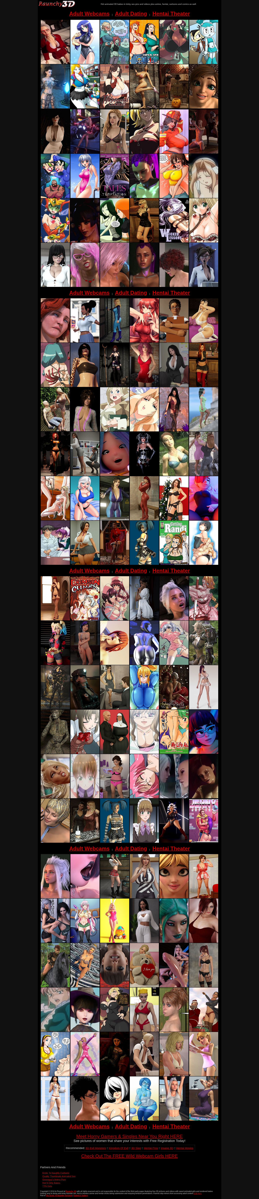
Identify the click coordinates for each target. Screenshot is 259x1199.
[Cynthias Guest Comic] (114, 1031)
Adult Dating (131, 14)
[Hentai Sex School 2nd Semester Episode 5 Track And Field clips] (203, 286)
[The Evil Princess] (55, 107)
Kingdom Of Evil (118, 1148)
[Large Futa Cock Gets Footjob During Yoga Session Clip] (55, 797)
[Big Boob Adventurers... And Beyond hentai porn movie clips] (203, 197)
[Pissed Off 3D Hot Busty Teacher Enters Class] (144, 897)
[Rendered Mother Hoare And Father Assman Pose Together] (114, 753)
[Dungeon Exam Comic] (114, 63)
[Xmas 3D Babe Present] (203, 152)
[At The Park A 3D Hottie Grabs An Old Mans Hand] (55, 430)
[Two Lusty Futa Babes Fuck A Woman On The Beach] (85, 286)
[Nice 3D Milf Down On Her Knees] (203, 1119)
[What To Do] (174, 152)
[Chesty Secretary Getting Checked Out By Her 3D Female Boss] (85, 475)
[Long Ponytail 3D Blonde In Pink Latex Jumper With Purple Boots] (85, 1075)
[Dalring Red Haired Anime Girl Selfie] (144, 341)
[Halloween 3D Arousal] (174, 107)
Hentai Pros (151, 1148)
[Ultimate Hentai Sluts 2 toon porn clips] (203, 241)
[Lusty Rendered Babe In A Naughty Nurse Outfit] (55, 1119)
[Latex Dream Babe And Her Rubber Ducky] (55, 708)
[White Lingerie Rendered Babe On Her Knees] (203, 341)
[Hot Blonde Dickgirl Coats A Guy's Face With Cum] (174, 986)
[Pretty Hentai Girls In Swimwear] (203, 564)
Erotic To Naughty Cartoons (55, 1173)
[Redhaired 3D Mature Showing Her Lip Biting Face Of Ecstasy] (55, 341)
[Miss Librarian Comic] (114, 430)
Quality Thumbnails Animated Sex (59, 1176)
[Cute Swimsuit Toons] (85, 197)
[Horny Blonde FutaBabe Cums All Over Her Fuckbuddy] (174, 1075)
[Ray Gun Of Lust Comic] (85, 942)
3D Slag (136, 1148)
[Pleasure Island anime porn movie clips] (174, 475)
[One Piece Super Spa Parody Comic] (144, 63)
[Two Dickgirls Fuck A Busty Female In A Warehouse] (174, 942)
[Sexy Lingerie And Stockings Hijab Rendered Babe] (55, 619)
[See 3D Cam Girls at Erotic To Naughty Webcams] (85, 386)
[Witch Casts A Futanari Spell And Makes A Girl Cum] (85, 1031)
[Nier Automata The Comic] (114, 1119)
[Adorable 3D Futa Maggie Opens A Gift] (203, 1075)
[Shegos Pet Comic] (114, 241)
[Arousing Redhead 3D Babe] (203, 942)
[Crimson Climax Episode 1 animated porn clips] (85, 619)
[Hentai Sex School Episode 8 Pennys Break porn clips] (85, 341)
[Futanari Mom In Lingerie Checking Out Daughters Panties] (114, 797)
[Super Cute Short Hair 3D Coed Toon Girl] (114, 475)
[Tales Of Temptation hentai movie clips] (114, 197)
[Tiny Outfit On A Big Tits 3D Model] (203, 708)
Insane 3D (167, 1148)
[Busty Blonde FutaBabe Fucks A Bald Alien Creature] (174, 797)
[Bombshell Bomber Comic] (144, 708)
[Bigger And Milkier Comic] (174, 197)
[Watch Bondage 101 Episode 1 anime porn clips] (55, 386)
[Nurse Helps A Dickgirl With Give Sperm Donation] (174, 341)
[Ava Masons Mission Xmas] (203, 1031)
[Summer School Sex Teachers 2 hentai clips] (144, 797)
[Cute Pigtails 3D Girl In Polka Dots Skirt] (144, 564)
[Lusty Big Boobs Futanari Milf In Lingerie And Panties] (203, 897)
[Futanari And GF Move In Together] (55, 942)
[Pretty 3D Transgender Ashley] (144, 942)
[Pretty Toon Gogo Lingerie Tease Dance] (85, 664)
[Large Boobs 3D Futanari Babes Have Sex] (85, 1119)
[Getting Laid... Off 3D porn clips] (174, 386)
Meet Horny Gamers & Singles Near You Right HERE (129, 1136)
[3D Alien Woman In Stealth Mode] (55, 753)
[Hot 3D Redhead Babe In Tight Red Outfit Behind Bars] (144, 519)
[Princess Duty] (144, 619)
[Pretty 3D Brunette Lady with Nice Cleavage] (85, 430)
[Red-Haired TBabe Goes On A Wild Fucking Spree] (144, 286)
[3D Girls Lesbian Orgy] (55, 842)
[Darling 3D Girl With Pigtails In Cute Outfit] (114, 842)
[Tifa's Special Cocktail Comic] (114, 107)
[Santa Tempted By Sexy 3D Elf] (114, 564)
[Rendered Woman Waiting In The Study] (114, 1075)
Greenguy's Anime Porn (54, 1179)
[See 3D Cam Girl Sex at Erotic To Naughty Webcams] (203, 386)
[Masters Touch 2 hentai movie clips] (55, 1031)
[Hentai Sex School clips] (144, 1031)
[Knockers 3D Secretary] (114, 708)
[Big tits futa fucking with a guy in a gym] (174, 1119)
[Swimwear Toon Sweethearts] (85, 63)
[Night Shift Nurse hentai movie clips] (114, 619)
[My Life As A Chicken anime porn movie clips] (174, 753)
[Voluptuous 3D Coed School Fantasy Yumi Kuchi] (85, 564)
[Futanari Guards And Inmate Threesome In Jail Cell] (85, 708)
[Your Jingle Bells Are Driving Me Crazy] (174, 708)
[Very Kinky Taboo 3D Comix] (174, 1031)
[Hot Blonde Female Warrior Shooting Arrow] (203, 664)
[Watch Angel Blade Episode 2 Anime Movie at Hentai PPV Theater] (55, 241)
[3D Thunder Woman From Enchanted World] (55, 986)
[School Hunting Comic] (85, 107)
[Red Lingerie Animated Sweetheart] (144, 386)
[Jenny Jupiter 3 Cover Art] (203, 842)
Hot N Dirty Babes (51, 1183)
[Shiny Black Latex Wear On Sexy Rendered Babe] (144, 475)
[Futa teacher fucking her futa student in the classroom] (55, 63)
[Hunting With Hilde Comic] (203, 619)
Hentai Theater (171, 14)
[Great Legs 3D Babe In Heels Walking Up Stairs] (203, 430)
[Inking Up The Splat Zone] (174, 63)
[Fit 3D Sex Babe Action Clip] (114, 286)
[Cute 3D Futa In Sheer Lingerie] (114, 152)
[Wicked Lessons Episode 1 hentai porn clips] (174, 241)
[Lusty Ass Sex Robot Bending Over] (144, 664)
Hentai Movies (184, 1148)
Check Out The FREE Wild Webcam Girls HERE (129, 1155)
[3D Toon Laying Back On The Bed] (203, 519)
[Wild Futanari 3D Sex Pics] (203, 797)
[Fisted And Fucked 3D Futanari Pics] (174, 619)
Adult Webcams (89, 14)
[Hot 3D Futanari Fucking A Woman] (144, 197)
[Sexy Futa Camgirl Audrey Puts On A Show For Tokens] (203, 107)
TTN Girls (47, 1186)
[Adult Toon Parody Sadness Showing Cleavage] (144, 1119)
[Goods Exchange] (203, 475)
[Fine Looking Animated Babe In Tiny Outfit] (85, 986)
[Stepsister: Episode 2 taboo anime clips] (85, 753)
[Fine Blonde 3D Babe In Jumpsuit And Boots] (114, 341)
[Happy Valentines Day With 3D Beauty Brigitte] (144, 986)
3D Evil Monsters (96, 1148)
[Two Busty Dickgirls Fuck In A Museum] (144, 1075)
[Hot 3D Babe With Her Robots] (55, 475)
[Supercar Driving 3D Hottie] (85, 152)
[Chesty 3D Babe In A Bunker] (114, 519)
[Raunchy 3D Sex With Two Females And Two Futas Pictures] (85, 241)
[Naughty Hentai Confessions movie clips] (55, 564)
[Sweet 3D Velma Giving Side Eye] (203, 753)
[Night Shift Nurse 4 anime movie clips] (174, 664)
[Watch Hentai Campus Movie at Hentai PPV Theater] (144, 753)
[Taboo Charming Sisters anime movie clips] (144, 430)
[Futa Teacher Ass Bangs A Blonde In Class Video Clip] (174, 286)
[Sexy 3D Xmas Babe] (174, 519)
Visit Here (198, 1193)
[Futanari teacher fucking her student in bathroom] (114, 664)
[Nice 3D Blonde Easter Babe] (114, 942)
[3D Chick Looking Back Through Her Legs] (114, 986)
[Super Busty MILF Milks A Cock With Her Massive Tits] (55, 152)
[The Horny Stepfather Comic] (55, 1075)
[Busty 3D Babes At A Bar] (85, 842)
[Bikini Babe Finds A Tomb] (144, 107)
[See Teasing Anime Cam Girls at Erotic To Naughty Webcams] (144, 241)
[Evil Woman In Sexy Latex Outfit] (114, 386)
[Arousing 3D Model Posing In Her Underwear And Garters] (203, 986)
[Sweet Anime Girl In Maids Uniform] (144, 842)
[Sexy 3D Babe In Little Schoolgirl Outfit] (114, 897)
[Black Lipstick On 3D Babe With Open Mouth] (85, 897)
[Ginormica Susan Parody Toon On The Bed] (85, 519)
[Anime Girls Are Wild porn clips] (144, 152)
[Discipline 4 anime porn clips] (55, 519)
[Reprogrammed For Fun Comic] (203, 63)
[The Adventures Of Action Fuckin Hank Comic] (55, 197)
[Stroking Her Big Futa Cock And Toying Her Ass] (55, 897)
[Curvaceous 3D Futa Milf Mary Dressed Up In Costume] (174, 842)
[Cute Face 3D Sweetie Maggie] (174, 897)
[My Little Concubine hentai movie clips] (85, 797)
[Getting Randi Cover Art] (174, 564)
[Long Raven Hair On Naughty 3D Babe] (174, 430)
